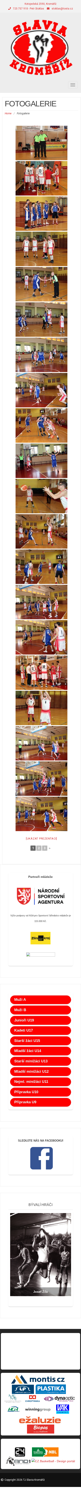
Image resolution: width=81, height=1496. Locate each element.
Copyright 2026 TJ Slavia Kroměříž (25, 1479)
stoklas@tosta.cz (62, 8)
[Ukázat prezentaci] (41, 838)
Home (8, 113)
